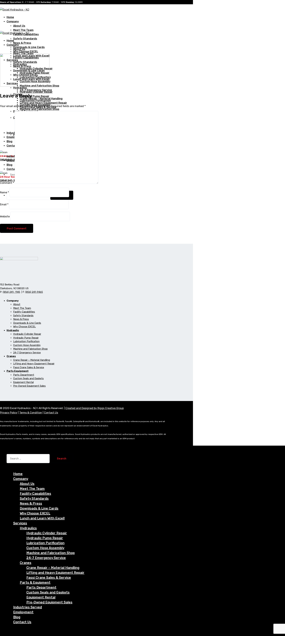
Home (18, 474)
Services (20, 523)
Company (13, 21)
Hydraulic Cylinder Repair (36, 92)
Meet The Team (23, 30)
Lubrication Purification (35, 100)
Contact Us (51, 412)
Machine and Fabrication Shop (39, 109)
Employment (23, 612)
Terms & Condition (30, 412)
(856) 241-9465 (34, 291)
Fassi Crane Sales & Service (28, 367)
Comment (7, 182)
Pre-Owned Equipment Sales (29, 385)
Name (4, 192)
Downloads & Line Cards (29, 47)
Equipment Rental (23, 382)
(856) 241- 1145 (11, 291)
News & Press (22, 42)
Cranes (25, 563)
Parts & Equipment (35, 582)
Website (5, 216)
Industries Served (27, 607)
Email (4, 204)
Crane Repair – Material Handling (31, 360)
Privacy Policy (8, 412)
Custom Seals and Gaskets (28, 378)
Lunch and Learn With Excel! (42, 518)
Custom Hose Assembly (27, 345)
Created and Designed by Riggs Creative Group (94, 408)
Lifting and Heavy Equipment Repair (33, 363)
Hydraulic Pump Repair (34, 96)
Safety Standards (25, 38)
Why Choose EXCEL (24, 326)
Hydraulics (28, 528)
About (16, 304)
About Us (19, 25)
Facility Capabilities (24, 311)
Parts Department (23, 374)
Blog (16, 617)
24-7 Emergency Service (27, 352)
